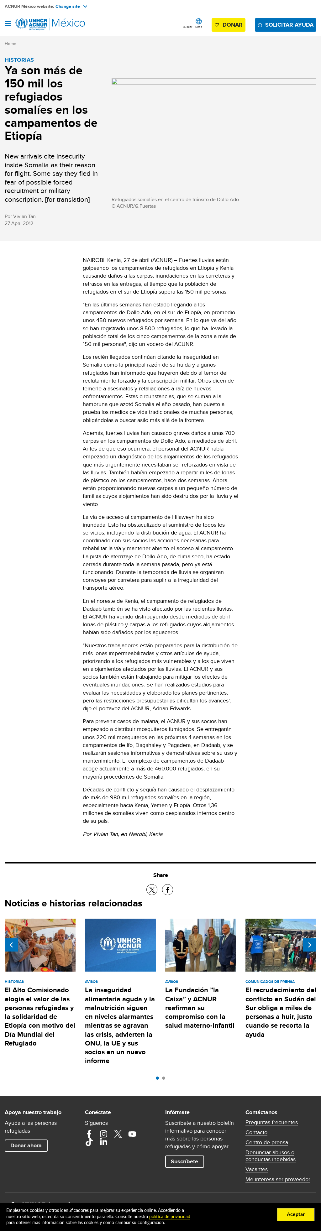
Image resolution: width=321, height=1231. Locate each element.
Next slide (309, 945)
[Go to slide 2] (165, 1080)
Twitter (118, 1134)
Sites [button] (198, 26)
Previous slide (11, 945)
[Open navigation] (8, 24)
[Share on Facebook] (167, 889)
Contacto (256, 1132)
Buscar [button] (187, 26)
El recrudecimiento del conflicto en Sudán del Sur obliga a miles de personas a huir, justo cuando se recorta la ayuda (280, 1012)
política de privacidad (169, 1217)
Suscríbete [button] (184, 1161)
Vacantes (256, 1169)
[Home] (36, 24)
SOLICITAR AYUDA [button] (289, 25)
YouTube (132, 1134)
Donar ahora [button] (26, 1145)
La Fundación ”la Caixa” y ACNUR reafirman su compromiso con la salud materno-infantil (199, 1007)
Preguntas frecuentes (271, 1122)
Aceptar (296, 1214)
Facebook (89, 1134)
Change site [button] (67, 6)
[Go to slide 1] (159, 1080)
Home (10, 43)
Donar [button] (233, 25)
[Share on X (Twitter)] (151, 889)
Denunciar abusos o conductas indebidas (270, 1156)
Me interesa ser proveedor (277, 1179)
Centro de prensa (266, 1142)
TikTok (89, 1142)
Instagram (103, 1134)
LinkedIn (103, 1142)
